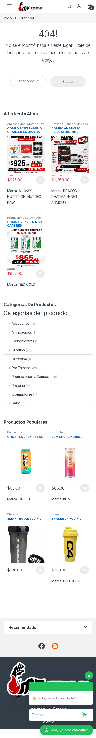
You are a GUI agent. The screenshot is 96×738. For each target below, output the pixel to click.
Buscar (68, 81)
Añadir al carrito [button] (39, 180)
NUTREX (34, 196)
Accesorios (20, 323)
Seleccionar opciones (35, 488)
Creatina (32, 124)
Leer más (84, 570)
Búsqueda (69, 6)
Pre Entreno (21, 368)
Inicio (8, 18)
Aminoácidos (16, 124)
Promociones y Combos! (24, 217)
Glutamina (19, 359)
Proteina (18, 385)
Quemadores (22, 394)
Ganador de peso (76, 124)
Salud (16, 403)
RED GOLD (27, 284)
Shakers (12, 514)
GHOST (25, 499)
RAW (11, 202)
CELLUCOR (71, 581)
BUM (67, 499)
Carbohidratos (23, 341)
